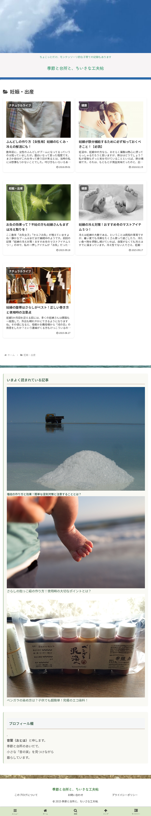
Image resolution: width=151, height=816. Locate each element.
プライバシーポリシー (125, 795)
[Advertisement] (31, 26)
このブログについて (26, 795)
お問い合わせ (75, 795)
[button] (139, 616)
